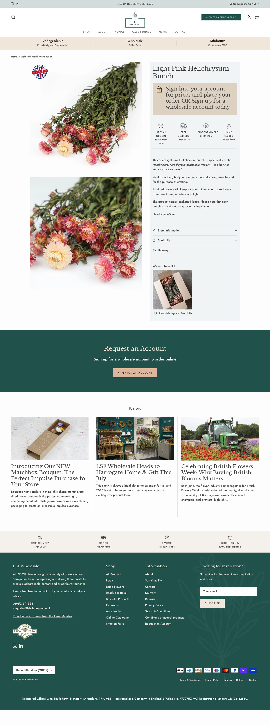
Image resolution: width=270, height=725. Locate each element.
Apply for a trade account (221, 17)
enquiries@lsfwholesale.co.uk (32, 608)
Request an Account (158, 623)
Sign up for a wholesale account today (198, 104)
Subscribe (212, 603)
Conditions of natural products (164, 617)
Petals (110, 580)
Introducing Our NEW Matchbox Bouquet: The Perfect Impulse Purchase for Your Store (49, 475)
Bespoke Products (117, 599)
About (102, 32)
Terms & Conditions (157, 611)
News (163, 32)
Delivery (150, 593)
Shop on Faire (115, 623)
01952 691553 (23, 603)
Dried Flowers (115, 587)
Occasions (112, 605)
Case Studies (141, 32)
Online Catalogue (117, 617)
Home (14, 56)
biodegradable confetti (37, 584)
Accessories (114, 611)
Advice (120, 32)
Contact (180, 32)
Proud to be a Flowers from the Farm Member (42, 616)
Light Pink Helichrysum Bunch (36, 56)
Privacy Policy (154, 605)
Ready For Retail (116, 593)
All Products (114, 574)
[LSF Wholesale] (135, 19)
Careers (150, 587)
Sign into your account (195, 89)
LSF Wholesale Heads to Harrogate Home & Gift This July (133, 472)
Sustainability (153, 580)
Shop (87, 32)
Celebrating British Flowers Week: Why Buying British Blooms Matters (217, 472)
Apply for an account (135, 373)
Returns (150, 599)
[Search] (13, 17)
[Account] (248, 17)
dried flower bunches (71, 584)
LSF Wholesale (29, 679)
